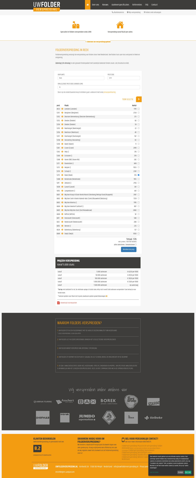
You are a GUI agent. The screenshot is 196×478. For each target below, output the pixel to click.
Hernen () (68, 226)
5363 (58, 152)
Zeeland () (68, 183)
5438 (58, 187)
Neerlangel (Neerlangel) (73, 128)
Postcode (111, 75)
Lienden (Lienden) (71, 109)
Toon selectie (128, 99)
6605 (58, 210)
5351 (58, 113)
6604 (58, 206)
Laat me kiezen (154, 472)
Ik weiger (180, 472)
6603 (58, 202)
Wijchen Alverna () (71, 202)
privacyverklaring (110, 92)
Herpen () (68, 167)
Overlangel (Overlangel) (73, 136)
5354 (58, 124)
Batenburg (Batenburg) (73, 230)
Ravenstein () (69, 163)
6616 (58, 226)
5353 (58, 121)
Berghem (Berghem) (71, 113)
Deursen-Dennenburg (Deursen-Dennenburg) (80, 117)
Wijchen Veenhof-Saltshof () (74, 206)
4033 (58, 109)
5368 (58, 160)
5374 (58, 171)
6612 (58, 222)
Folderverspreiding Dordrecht (134, 455)
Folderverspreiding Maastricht (134, 446)
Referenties (137, 5)
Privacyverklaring (147, 466)
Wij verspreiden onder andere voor (98, 389)
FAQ (146, 5)
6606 (58, 214)
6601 (58, 195)
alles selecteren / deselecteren (124, 245)
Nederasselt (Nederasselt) (73, 222)
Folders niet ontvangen (153, 12)
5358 (58, 140)
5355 (58, 128)
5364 (58, 156)
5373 (58, 167)
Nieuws (105, 5)
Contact (154, 5)
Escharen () (68, 156)
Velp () (67, 152)
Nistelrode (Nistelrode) (72, 179)
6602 (58, 198)
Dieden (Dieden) (70, 121)
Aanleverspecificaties (120, 5)
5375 (58, 175)
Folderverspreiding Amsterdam (134, 452)
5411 (58, 183)
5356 (58, 132)
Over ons (95, 5)
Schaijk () (68, 171)
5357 (58, 136)
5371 (58, 163)
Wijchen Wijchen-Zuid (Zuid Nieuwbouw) (78, 210)
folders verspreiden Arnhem (138, 448)
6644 (58, 234)
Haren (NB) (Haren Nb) (72, 160)
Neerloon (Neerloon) (72, 132)
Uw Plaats (61, 75)
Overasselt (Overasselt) (72, 218)
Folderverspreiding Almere (132, 457)
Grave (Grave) (69, 148)
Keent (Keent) (69, 144)
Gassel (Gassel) (70, 187)
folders (150, 453)
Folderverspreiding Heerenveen (141, 450)
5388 (58, 179)
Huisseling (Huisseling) (72, 140)
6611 (58, 218)
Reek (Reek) (69, 175)
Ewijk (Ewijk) (69, 234)
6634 (58, 230)
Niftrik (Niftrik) (70, 214)
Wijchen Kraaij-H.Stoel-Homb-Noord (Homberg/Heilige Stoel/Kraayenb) (89, 195)
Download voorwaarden (69, 303)
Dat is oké (188, 472)
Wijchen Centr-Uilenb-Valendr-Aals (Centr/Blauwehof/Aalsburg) (86, 198)
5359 (58, 144)
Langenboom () (70, 191)
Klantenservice (119, 12)
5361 (58, 148)
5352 (58, 117)
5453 (58, 191)
